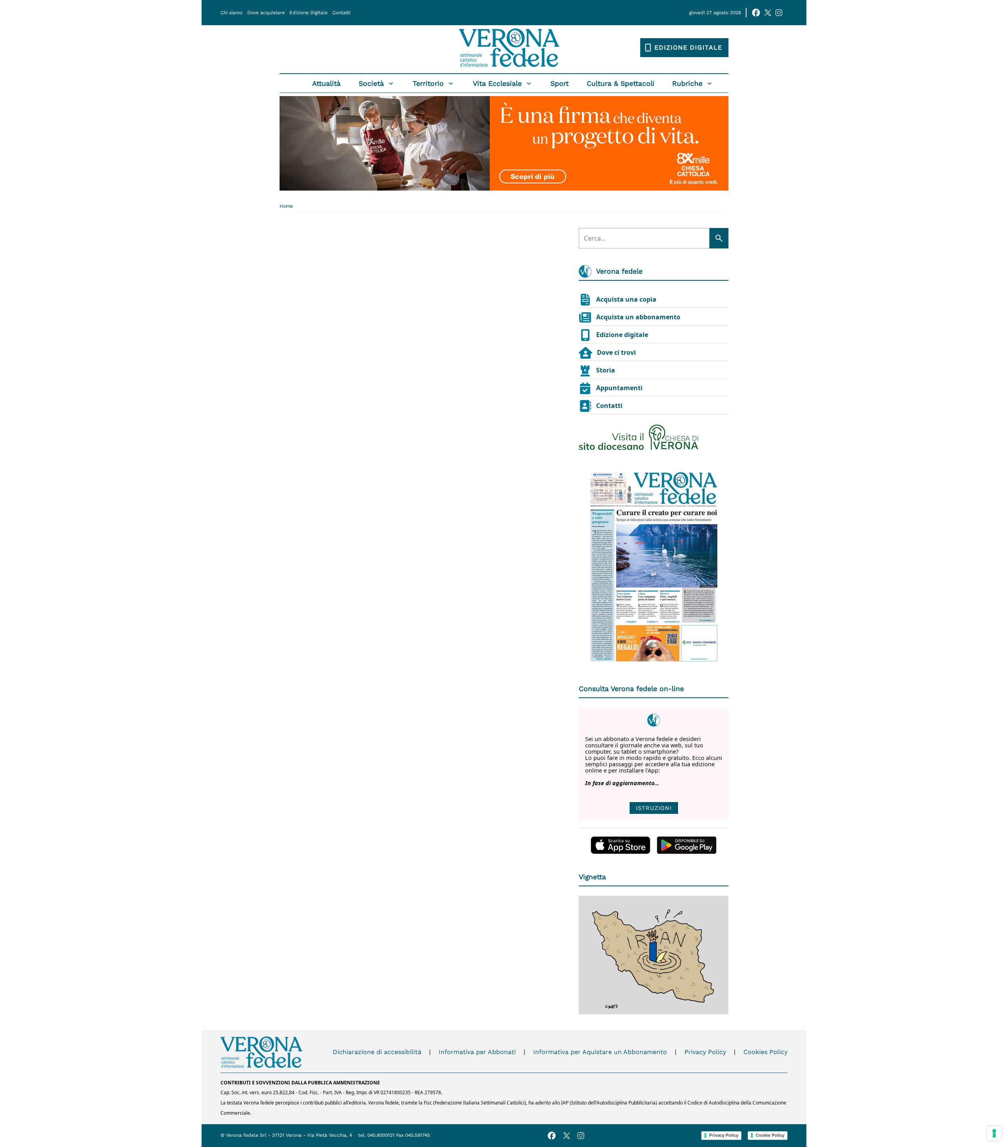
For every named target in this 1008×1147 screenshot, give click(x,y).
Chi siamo (231, 12)
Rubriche (687, 83)
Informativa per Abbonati (477, 1052)
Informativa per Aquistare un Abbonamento (600, 1052)
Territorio (428, 83)
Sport (559, 83)
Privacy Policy (705, 1052)
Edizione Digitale (308, 12)
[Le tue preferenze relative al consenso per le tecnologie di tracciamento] (994, 1133)
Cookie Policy (770, 1135)
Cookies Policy (765, 1052)
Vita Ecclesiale (497, 83)
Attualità (326, 83)
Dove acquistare (266, 12)
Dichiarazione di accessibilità (377, 1052)
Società (371, 83)
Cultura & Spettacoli (620, 83)
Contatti (341, 12)
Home (286, 206)
